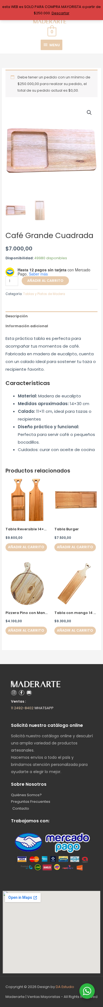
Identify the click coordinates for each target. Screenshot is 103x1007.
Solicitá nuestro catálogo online (47, 725)
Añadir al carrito (45, 280)
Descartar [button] (60, 13)
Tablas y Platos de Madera (44, 294)
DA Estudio (65, 986)
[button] (89, 113)
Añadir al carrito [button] (26, 547)
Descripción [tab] (16, 316)
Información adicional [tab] (26, 326)
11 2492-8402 (22, 708)
